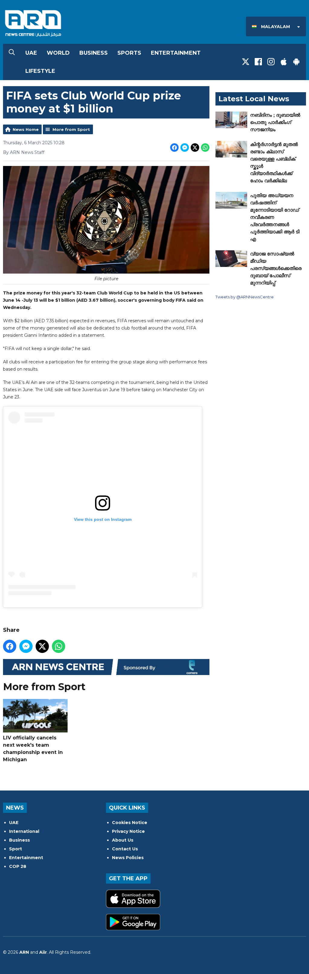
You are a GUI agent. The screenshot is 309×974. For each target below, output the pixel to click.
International (24, 831)
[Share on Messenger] (184, 147)
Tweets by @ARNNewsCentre (244, 296)
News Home (26, 129)
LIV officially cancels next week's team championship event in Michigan (33, 748)
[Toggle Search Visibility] (12, 53)
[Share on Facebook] (174, 147)
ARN (24, 952)
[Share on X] (195, 147)
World (58, 53)
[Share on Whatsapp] (205, 147)
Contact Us (125, 849)
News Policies (128, 857)
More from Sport (71, 129)
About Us (122, 840)
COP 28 (17, 866)
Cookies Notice (129, 822)
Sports (129, 53)
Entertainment (176, 53)
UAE (31, 53)
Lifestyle (40, 71)
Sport (15, 849)
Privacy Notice (128, 831)
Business (93, 53)
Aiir (43, 952)
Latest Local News (253, 98)
